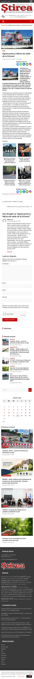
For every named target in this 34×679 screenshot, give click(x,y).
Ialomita (9, 586)
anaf (16, 576)
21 (21, 412)
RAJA (21, 596)
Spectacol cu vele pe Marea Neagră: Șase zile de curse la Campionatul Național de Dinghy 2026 (20, 378)
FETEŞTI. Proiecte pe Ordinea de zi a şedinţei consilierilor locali (20, 361)
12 (13, 410)
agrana (7, 194)
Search (30, 390)
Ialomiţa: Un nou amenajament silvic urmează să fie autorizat (19, 368)
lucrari (8, 591)
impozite (20, 587)
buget (3, 578)
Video (2, 662)
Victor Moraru (4, 601)
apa (23, 576)
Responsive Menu (31, 1)
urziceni (16, 194)
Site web (4, 297)
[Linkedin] (24, 64)
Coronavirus (14, 582)
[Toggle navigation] (3, 21)
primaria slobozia (15, 594)
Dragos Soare (22, 582)
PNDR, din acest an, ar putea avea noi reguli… (18, 206)
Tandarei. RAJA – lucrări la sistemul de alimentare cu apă (19, 342)
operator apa (8, 592)
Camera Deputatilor (12, 578)
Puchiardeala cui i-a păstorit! (24, 632)
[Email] (27, 64)
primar (28, 592)
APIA (28, 576)
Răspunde (9, 251)
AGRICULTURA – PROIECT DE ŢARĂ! (13, 201)
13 (17, 410)
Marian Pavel (16, 591)
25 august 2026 (14, 363)
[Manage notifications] (30, 675)
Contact (3, 664)
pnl (15, 592)
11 (9, 410)
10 (4, 410)
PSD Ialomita (13, 596)
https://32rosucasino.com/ (8, 632)
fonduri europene (21, 584)
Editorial (3, 653)
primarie (25, 594)
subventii (22, 599)
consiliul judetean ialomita (19, 580)
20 (17, 412)
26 (13, 415)
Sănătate (3, 649)
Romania (29, 596)
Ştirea (20, 344)
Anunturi (12, 339)
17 (4, 412)
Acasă (3, 644)
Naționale (3, 657)
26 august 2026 (14, 344)
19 (13, 412)
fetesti (8, 584)
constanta (5, 582)
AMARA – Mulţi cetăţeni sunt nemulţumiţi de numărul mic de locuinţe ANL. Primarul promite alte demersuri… (19, 351)
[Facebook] (17, 64)
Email (4, 290)
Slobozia (7, 599)
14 (21, 410)
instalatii (26, 587)
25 (9, 415)
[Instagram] (30, 64)
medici (25, 591)
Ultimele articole (9, 337)
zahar (20, 194)
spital (16, 599)
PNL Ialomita (22, 592)
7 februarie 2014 (6, 59)
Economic (3, 655)
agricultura (4, 576)
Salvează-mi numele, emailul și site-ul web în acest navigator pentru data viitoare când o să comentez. (15, 306)
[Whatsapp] (20, 64)
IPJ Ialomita (12, 589)
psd (6, 596)
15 (25, 410)
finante (14, 584)
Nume (4, 283)
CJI (20, 578)
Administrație (13, 347)
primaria (4, 594)
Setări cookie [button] (20, 676)
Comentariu (5, 263)
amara (11, 576)
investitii (4, 589)
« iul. (3, 421)
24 (4, 415)
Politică (3, 660)
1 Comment (19, 59)
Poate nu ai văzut (8, 427)
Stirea (13, 59)
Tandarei (11, 194)
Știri (3, 51)
